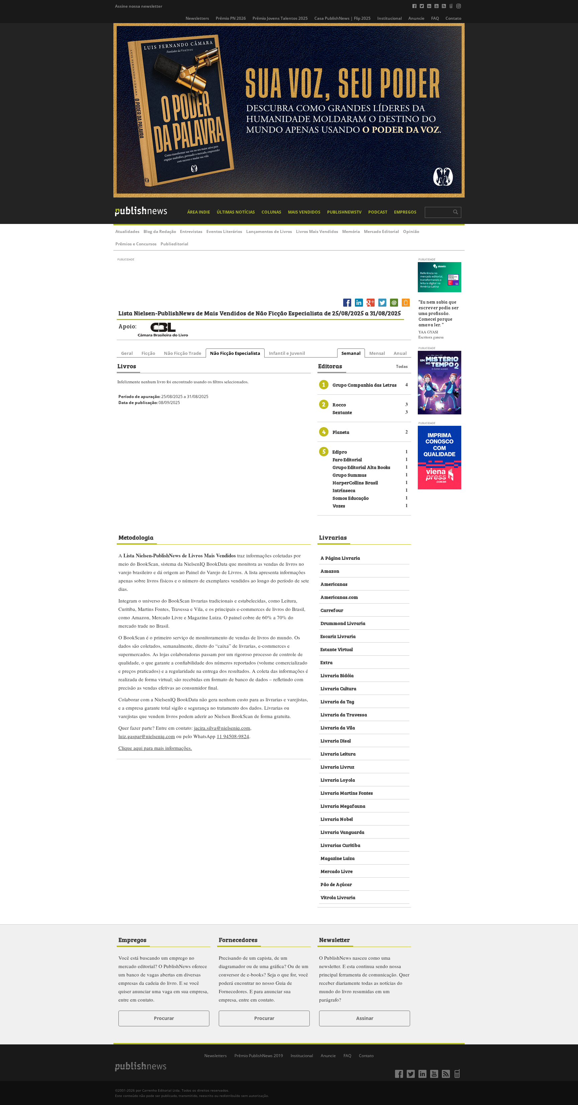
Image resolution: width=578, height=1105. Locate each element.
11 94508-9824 (233, 736)
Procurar (164, 1018)
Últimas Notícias (236, 212)
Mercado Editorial (381, 231)
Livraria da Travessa (343, 714)
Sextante (342, 411)
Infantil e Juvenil (287, 353)
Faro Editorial (347, 459)
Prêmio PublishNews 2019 (258, 1055)
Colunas (271, 212)
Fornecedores (238, 939)
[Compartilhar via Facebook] (347, 306)
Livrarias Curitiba (340, 844)
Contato (453, 18)
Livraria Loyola (337, 779)
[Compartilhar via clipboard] (405, 306)
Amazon (329, 570)
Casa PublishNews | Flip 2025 (342, 18)
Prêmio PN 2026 (231, 18)
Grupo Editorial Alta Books (361, 466)
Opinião (411, 231)
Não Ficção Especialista (235, 353)
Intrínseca (343, 489)
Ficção (148, 353)
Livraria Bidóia (337, 675)
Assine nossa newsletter (138, 6)
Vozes (338, 505)
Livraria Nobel (336, 818)
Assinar (364, 1018)
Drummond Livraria (342, 622)
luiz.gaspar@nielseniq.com (146, 736)
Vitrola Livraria (337, 896)
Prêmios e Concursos (136, 244)
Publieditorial (174, 244)
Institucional (389, 18)
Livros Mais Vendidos (317, 231)
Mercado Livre (336, 870)
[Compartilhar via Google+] (370, 306)
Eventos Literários (224, 231)
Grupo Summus (349, 474)
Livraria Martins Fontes (346, 792)
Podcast (377, 212)
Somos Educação (350, 497)
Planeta (340, 431)
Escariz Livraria (338, 635)
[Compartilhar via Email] (394, 306)
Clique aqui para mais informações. (155, 747)
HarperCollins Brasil (355, 482)
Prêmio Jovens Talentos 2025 (280, 18)
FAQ (435, 18)
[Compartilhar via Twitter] (382, 306)
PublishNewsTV (344, 212)
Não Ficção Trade (182, 353)
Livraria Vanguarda (342, 831)
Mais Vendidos (304, 212)
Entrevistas (191, 231)
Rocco (339, 404)
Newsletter (334, 939)
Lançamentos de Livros (269, 231)
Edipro (339, 451)
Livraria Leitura (338, 753)
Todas (402, 366)
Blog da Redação (159, 231)
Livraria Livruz (337, 766)
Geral (127, 353)
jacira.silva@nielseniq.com (222, 727)
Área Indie (198, 212)
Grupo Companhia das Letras (364, 384)
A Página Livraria (340, 557)
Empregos (405, 212)
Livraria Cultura (338, 688)
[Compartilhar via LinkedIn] (359, 306)
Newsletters (197, 18)
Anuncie (416, 18)
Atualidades (127, 231)
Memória (351, 231)
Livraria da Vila (337, 727)
